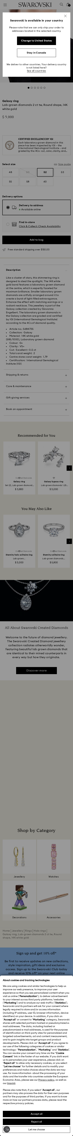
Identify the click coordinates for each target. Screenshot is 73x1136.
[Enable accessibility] (7, 1129)
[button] (65, 16)
